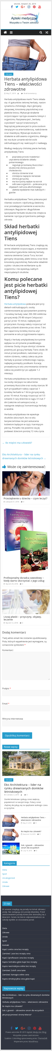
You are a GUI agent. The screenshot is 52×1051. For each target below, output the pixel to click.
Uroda (5, 882)
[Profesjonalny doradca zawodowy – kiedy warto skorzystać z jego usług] (26, 508)
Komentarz (7, 650)
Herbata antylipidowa (15, 304)
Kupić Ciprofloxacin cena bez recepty (18, 957)
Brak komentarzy (30, 93)
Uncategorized (8, 878)
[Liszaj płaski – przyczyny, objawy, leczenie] (26, 591)
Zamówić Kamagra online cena (15, 974)
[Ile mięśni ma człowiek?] (11, 830)
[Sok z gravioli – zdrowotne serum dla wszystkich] (11, 844)
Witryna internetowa (12, 718)
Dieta (4, 870)
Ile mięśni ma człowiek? (17, 442)
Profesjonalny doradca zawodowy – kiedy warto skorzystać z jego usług (24, 579)
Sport (4, 874)
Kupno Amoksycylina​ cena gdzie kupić (18, 979)
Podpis (6, 688)
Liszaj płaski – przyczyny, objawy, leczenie (23, 618)
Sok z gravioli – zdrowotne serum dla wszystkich (32, 846)
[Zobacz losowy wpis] (47, 32)
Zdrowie (9, 74)
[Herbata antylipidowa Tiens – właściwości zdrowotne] (11, 816)
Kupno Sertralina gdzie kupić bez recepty (19, 962)
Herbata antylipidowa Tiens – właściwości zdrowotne (33, 818)
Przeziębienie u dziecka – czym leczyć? (25, 498)
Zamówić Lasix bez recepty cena (16, 953)
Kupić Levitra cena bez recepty (15, 949)
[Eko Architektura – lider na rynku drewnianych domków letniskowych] (26, 752)
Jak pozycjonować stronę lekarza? (16, 1014)
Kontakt (5, 945)
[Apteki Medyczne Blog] (5, 32)
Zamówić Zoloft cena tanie (14, 970)
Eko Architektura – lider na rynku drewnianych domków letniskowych (24, 456)
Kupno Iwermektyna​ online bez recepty (19, 966)
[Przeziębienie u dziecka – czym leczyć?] (26, 472)
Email (5, 703)
